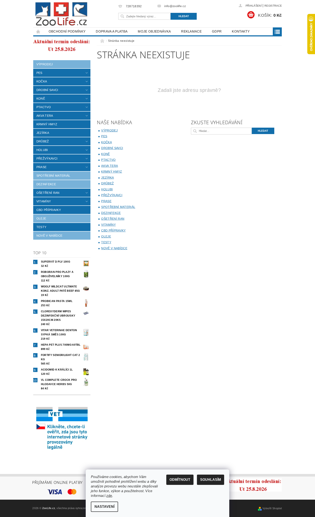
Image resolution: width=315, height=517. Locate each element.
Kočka (41, 81)
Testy (41, 227)
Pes (39, 73)
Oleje (41, 218)
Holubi (42, 150)
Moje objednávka (154, 31)
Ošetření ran (48, 192)
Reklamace (191, 31)
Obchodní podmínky (67, 31)
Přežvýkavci (47, 158)
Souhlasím (210, 479)
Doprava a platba (112, 31)
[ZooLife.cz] (61, 14)
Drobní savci (47, 90)
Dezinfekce (46, 184)
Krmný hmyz (46, 124)
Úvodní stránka (38, 31)
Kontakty (241, 31)
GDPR (217, 31)
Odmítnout (180, 479)
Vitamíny (43, 201)
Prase (41, 167)
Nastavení (104, 506)
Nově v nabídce (49, 235)
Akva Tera (44, 115)
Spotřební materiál (53, 175)
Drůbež (42, 141)
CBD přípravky (48, 210)
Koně (40, 98)
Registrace (273, 5)
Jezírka (42, 132)
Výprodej (44, 64)
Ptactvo (43, 107)
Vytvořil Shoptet (272, 508)
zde (109, 496)
